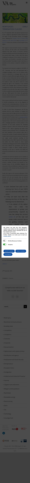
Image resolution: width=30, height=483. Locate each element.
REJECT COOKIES (21, 251)
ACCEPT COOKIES (9, 251)
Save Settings (8, 254)
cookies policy (7, 236)
